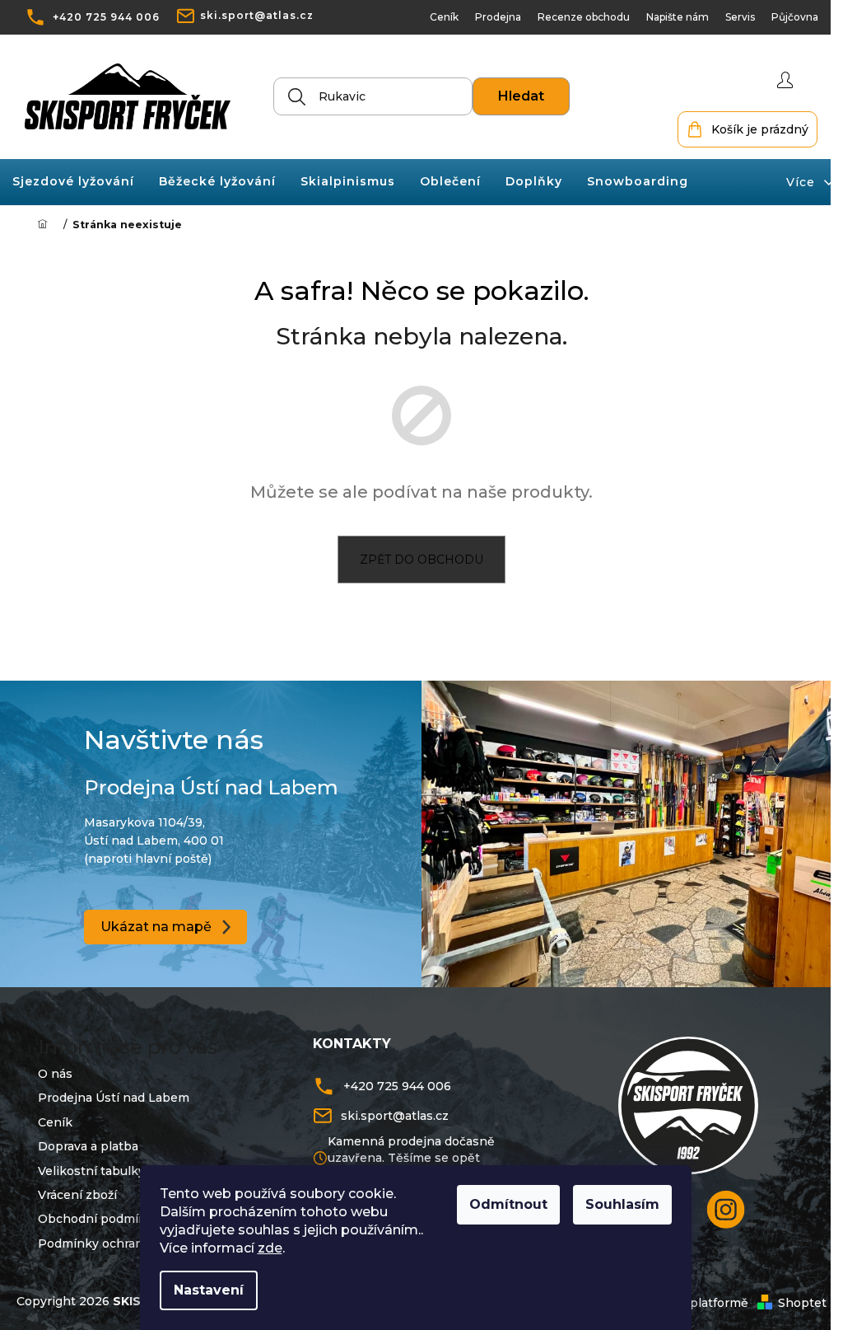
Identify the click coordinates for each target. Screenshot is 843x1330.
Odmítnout (508, 1204)
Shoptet (790, 1298)
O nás (49, 1069)
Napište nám (665, 17)
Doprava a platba (82, 1142)
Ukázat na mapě (152, 924)
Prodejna (486, 17)
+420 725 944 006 (106, 17)
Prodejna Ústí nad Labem (108, 1093)
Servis (728, 17)
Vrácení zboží (71, 1190)
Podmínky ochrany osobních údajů (135, 1238)
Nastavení (209, 1290)
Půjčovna (782, 17)
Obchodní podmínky (93, 1214)
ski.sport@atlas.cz (257, 15)
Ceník (431, 17)
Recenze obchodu (571, 17)
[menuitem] (73, 181)
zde (270, 1248)
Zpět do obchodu (415, 559)
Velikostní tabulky (85, 1166)
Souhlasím (622, 1204)
